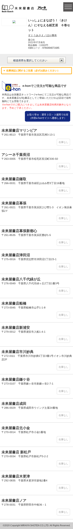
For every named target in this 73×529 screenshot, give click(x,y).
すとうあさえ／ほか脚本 (42, 35)
